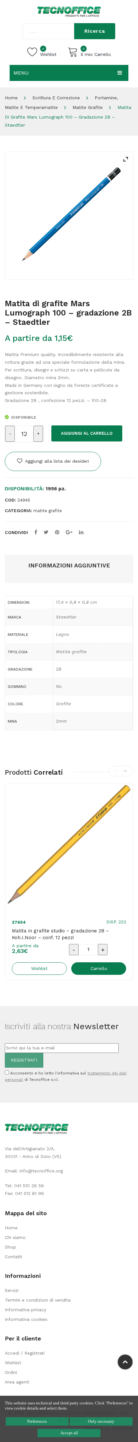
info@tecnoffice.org (41, 1170)
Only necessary (101, 1421)
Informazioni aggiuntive (69, 565)
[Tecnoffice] (69, 11)
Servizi (12, 1290)
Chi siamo (15, 1237)
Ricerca (94, 31)
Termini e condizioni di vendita (38, 1300)
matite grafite (88, 107)
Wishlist (13, 1362)
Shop (10, 1247)
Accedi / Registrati (25, 1353)
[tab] (69, 566)
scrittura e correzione (56, 97)
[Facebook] (35, 532)
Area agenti (17, 1381)
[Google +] (69, 532)
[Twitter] (46, 532)
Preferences (37, 1421)
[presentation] (117, 771)
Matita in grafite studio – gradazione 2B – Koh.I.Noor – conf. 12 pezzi (60, 934)
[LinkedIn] (81, 532)
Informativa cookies (26, 1319)
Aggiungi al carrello (87, 433)
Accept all (69, 1432)
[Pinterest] (57, 532)
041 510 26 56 (29, 1185)
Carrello (99, 968)
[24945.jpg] (69, 216)
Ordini (11, 1372)
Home (11, 97)
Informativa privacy (25, 1309)
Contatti (13, 1256)
